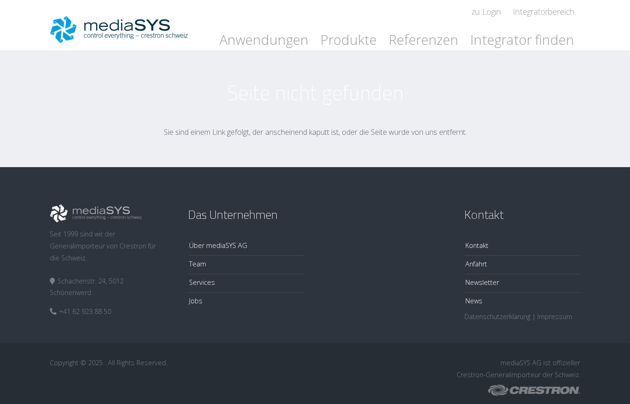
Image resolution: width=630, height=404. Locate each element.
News (473, 300)
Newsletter (482, 282)
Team (197, 263)
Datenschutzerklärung (497, 316)
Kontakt (476, 245)
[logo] (119, 25)
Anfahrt (476, 263)
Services (202, 282)
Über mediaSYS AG (218, 245)
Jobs (195, 300)
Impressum (554, 316)
